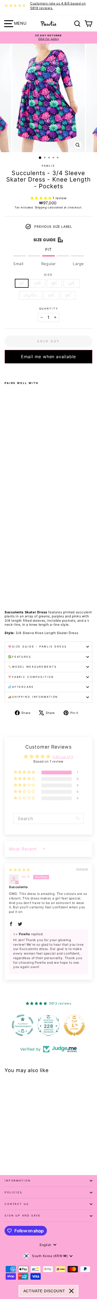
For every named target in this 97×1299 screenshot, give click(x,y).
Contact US (17, 1203)
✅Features (19, 656)
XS (21, 283)
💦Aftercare (21, 686)
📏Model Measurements (32, 666)
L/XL (71, 283)
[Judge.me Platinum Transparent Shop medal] (22, 1025)
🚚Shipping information (33, 696)
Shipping (41, 207)
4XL (51, 295)
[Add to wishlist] (6, 370)
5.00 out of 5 (63, 757)
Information (18, 1180)
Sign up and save (23, 1215)
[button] (41, 198)
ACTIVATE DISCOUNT (44, 1291)
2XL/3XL (30, 295)
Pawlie (48, 165)
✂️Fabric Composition (31, 676)
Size (48, 274)
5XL (68, 295)
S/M (37, 283)
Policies (13, 1192)
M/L (54, 283)
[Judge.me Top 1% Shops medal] (74, 1025)
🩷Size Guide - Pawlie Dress (37, 646)
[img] (19, 870)
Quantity (48, 308)
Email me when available (48, 356)
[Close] (71, 1291)
